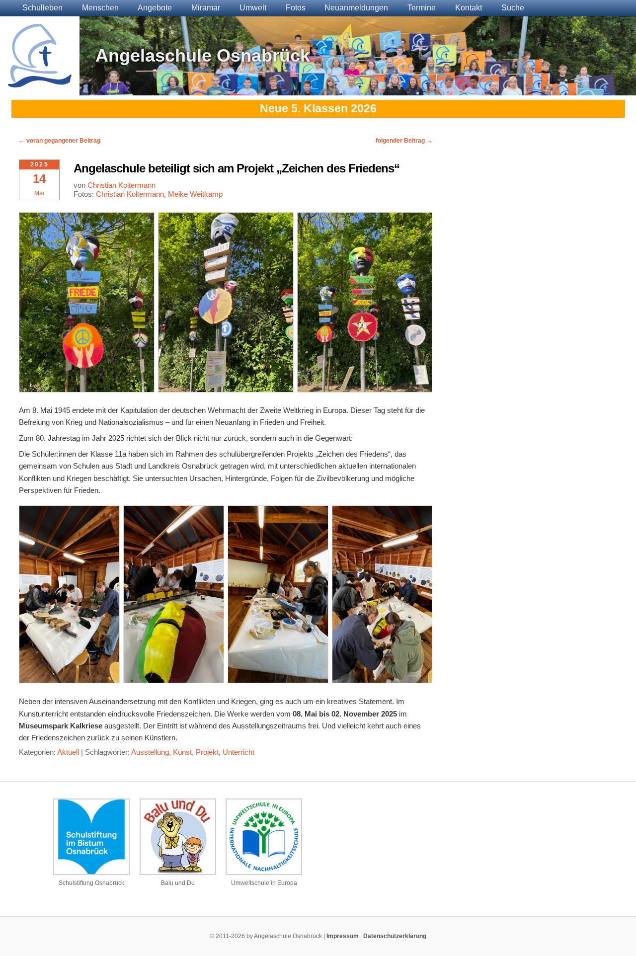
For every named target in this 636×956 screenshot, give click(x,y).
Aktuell (68, 752)
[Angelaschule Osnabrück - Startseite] (40, 81)
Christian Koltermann (121, 185)
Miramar (205, 7)
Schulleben (42, 7)
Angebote (155, 7)
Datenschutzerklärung (394, 936)
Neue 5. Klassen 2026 (318, 108)
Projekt (207, 752)
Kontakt (468, 7)
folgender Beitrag (404, 140)
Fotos (296, 7)
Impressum (342, 936)
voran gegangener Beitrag (59, 140)
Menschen (100, 7)
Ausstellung (150, 752)
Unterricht (238, 752)
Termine (421, 7)
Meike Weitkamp (195, 194)
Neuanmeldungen (356, 7)
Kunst (182, 752)
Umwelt (252, 7)
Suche (512, 7)
